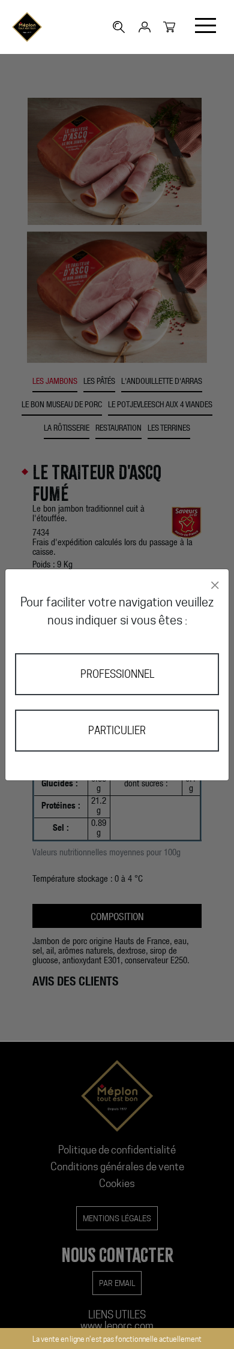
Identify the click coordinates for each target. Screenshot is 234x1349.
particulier (117, 731)
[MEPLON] (27, 26)
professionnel (117, 674)
